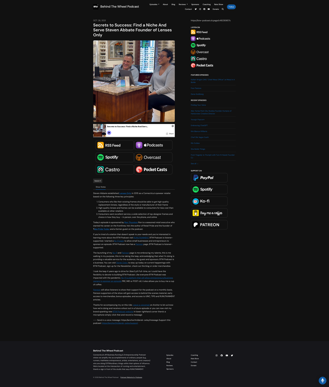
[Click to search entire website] (223, 9)
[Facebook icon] (221, 355)
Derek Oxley (122, 262)
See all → (195, 163)
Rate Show (218, 4)
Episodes (154, 4)
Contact (188, 9)
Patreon (139, 244)
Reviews (182, 4)
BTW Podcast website (123, 311)
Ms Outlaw (195, 143)
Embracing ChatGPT (199, 125)
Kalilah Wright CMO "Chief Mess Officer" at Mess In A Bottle (213, 80)
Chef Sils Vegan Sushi (200, 137)
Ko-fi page (119, 241)
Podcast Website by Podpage (131, 377)
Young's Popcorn (197, 119)
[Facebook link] (204, 9)
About (165, 4)
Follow (231, 7)
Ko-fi (115, 252)
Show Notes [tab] (101, 187)
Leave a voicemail (141, 305)
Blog (173, 4)
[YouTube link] (209, 9)
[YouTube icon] (227, 355)
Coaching (207, 4)
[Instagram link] (200, 9)
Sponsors (195, 4)
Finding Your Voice (198, 105)
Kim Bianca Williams (199, 131)
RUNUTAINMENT (141, 237)
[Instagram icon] (216, 355)
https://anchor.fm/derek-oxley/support (120, 323)
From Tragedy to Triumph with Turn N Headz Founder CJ (213, 156)
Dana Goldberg (197, 94)
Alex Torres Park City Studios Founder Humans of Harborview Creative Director (211, 112)
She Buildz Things (198, 149)
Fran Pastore (196, 88)
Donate (216, 9)
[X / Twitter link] (196, 9)
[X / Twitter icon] (232, 355)
